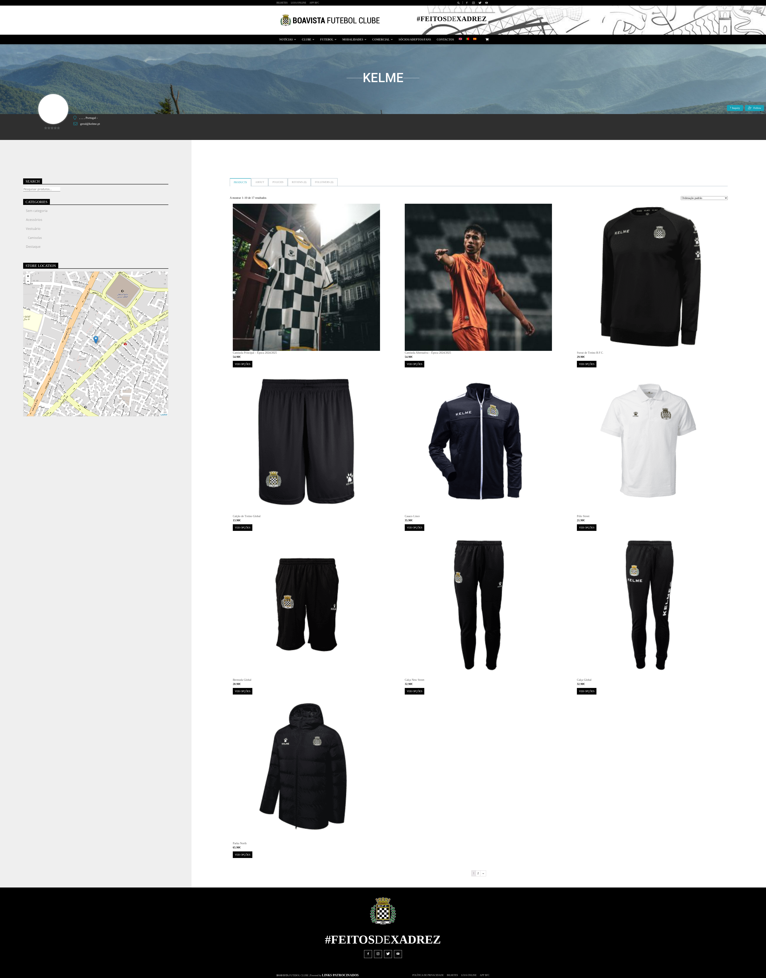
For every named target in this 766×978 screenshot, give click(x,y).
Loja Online (298, 2)
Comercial (381, 39)
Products (240, 182)
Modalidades (352, 39)
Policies (277, 182)
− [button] (28, 281)
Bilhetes (282, 2)
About (259, 182)
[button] (459, 2)
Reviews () (299, 182)
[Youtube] (487, 3)
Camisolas (35, 238)
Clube (306, 39)
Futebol (326, 39)
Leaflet (164, 414)
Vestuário (33, 228)
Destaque (33, 246)
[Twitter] (480, 3)
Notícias (286, 39)
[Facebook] (467, 3)
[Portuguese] (467, 39)
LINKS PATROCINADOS (340, 975)
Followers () (324, 182)
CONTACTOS (445, 39)
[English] (460, 39)
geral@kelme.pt (90, 123)
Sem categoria (36, 211)
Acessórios (34, 219)
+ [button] (28, 276)
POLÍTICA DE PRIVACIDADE (428, 975)
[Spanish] (474, 39)
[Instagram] (473, 3)
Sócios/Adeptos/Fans (415, 39)
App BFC (314, 2)
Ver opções (242, 364)
